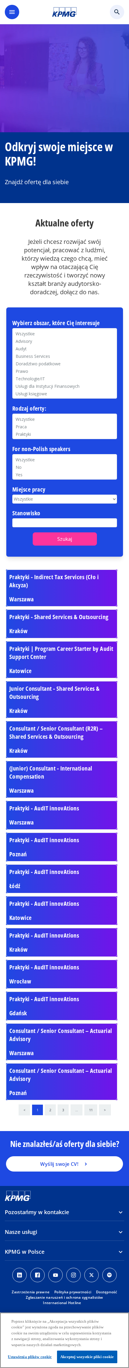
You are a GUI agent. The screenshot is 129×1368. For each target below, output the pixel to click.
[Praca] (65, 426)
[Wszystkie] (65, 459)
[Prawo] (65, 371)
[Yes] (65, 474)
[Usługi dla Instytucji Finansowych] (65, 386)
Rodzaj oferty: (29, 408)
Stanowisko (26, 513)
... (76, 1110)
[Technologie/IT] (65, 378)
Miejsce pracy (29, 489)
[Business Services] (65, 356)
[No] (65, 467)
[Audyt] (65, 348)
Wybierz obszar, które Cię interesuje (56, 323)
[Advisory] (65, 341)
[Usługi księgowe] (65, 393)
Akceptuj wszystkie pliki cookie (87, 1357)
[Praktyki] (65, 434)
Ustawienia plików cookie (30, 1357)
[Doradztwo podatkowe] (65, 363)
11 (91, 1110)
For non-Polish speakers (41, 449)
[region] (64, 1340)
